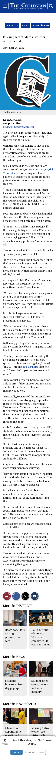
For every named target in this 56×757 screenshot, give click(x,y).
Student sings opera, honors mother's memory (39, 686)
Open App (16, 752)
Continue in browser (34, 752)
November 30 (41, 25)
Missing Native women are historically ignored (40, 733)
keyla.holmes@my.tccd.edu (19, 126)
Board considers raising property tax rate (15, 635)
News (25, 25)
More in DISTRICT (17, 605)
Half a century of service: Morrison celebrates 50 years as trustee (40, 637)
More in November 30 (20, 703)
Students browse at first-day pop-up (14, 684)
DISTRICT (12, 25)
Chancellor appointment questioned (13, 731)
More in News (14, 656)
